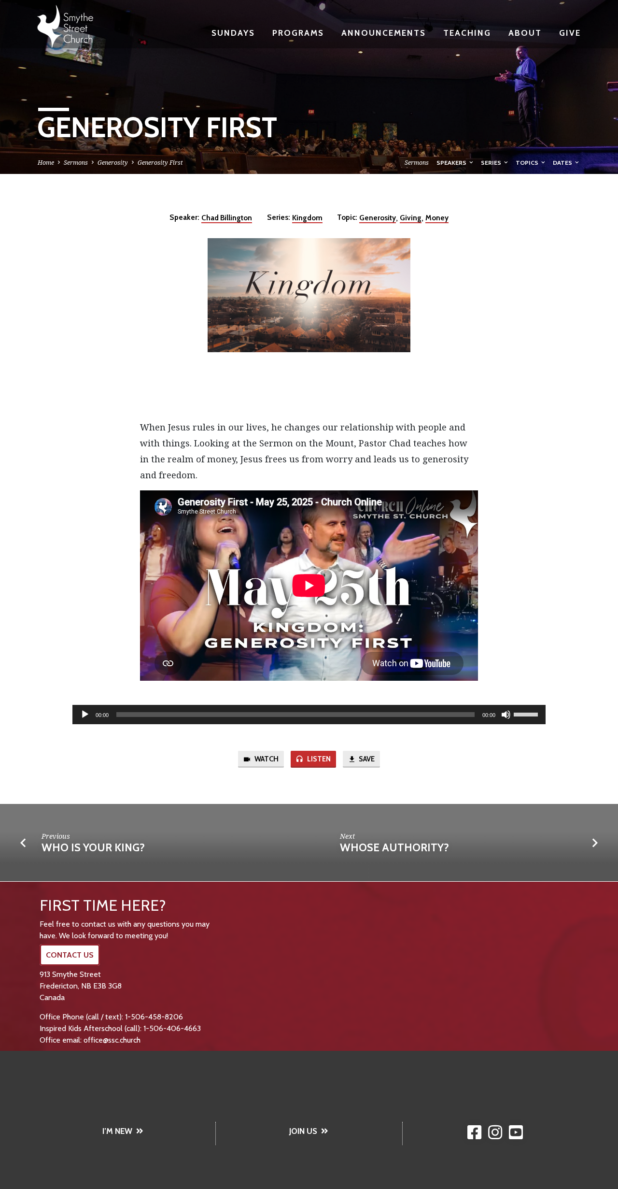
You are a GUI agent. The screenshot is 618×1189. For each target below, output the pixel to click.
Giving (410, 217)
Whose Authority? (394, 847)
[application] (309, 714)
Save (366, 759)
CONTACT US (70, 955)
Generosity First (160, 162)
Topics (528, 162)
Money (437, 217)
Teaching (467, 33)
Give (570, 33)
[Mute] (506, 714)
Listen (318, 759)
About (525, 33)
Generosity (113, 162)
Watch (266, 759)
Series (492, 162)
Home (46, 162)
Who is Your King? (93, 847)
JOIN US (303, 1131)
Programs (298, 33)
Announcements (383, 33)
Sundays (233, 33)
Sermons (76, 162)
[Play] (85, 714)
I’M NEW (117, 1131)
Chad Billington (226, 217)
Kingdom (307, 217)
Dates (563, 162)
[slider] (527, 713)
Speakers (452, 162)
